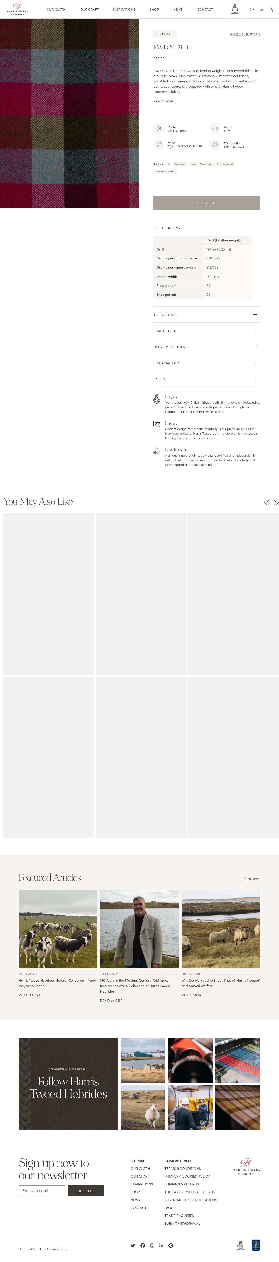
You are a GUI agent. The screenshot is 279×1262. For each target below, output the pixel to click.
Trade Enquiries (179, 1215)
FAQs (169, 1207)
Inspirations (124, 9)
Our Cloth (56, 9)
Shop (154, 9)
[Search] (252, 9)
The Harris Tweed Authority (190, 1192)
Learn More (251, 878)
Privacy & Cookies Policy (187, 1176)
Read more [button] (164, 101)
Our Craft (89, 9)
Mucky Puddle (57, 1249)
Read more (30, 995)
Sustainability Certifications (191, 1199)
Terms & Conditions (183, 1168)
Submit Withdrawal (182, 1223)
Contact (205, 9)
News (178, 9)
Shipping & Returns (182, 1184)
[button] (262, 9)
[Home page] (17, 14)
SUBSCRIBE (86, 1191)
